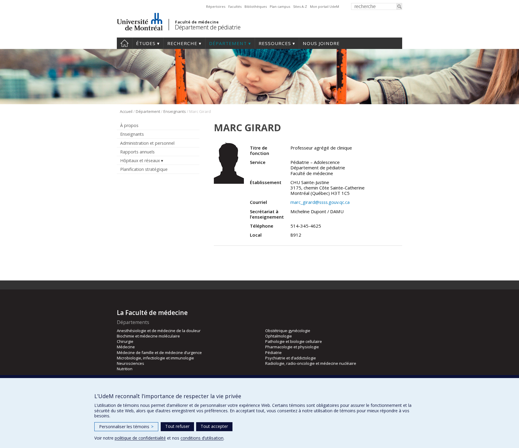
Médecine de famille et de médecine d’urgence (159, 352)
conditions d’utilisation (202, 438)
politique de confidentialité (140, 438)
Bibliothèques (255, 6)
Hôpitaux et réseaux (140, 160)
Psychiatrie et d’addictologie (290, 358)
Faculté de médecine (197, 22)
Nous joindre (321, 43)
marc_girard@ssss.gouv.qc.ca (320, 202)
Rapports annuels (137, 152)
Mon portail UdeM (324, 6)
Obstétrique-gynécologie (287, 330)
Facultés (234, 6)
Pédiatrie (273, 352)
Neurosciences (130, 363)
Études (146, 43)
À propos (129, 125)
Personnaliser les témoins (126, 426)
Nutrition (124, 368)
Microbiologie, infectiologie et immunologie (155, 358)
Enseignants (174, 111)
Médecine (126, 347)
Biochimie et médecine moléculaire (148, 336)
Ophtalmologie (278, 336)
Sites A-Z (300, 6)
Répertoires (215, 6)
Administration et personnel (147, 143)
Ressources (275, 43)
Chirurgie (125, 341)
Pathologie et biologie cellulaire (293, 341)
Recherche (182, 43)
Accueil (124, 43)
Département (228, 43)
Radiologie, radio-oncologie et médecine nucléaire (310, 363)
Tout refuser (177, 426)
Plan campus (280, 6)
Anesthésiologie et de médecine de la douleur (159, 330)
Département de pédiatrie (207, 27)
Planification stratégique (144, 169)
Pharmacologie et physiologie (292, 347)
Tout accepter (214, 426)
